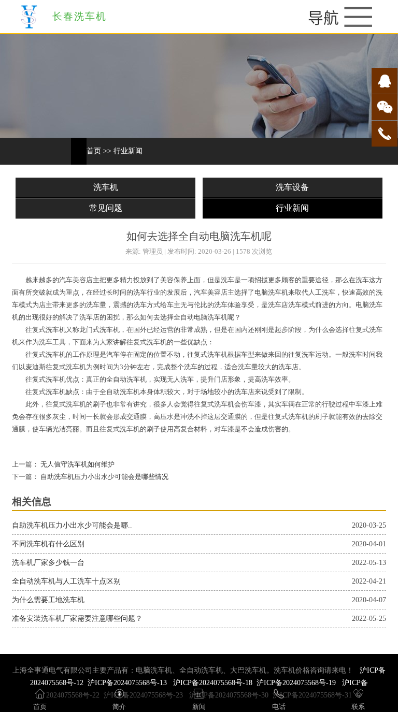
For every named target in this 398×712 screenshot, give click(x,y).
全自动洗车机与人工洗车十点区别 (66, 581)
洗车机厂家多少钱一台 (48, 562)
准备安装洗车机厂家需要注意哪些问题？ (77, 618)
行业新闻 (128, 151)
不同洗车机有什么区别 (48, 544)
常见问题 (105, 208)
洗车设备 (292, 187)
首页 (94, 151)
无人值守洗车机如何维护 (77, 464)
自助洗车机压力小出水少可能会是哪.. (72, 525)
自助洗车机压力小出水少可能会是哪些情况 (103, 477)
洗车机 (105, 187)
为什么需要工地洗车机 (48, 600)
